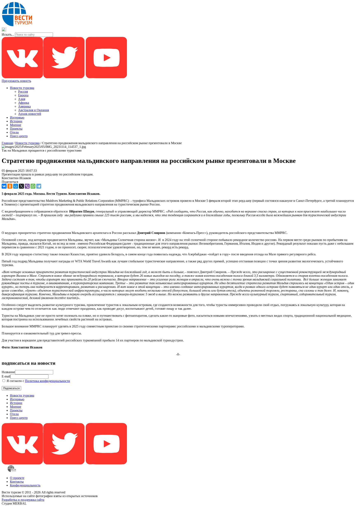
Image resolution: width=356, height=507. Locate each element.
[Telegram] (38, 186)
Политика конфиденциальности (47, 381)
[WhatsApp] (32, 186)
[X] (21, 186)
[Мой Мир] (15, 186)
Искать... (8, 34)
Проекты (16, 128)
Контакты (17, 481)
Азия (21, 99)
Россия (23, 91)
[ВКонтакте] (4, 186)
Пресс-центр (19, 136)
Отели (14, 132)
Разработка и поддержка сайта (23, 499)
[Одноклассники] (9, 186)
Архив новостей (29, 114)
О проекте (17, 478)
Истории (16, 121)
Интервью (17, 117)
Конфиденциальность (25, 485)
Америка (24, 106)
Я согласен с (38, 381)
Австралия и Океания (33, 110)
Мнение (15, 125)
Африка (23, 102)
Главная (7, 143)
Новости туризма (22, 88)
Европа (23, 95)
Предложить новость (16, 81)
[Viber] (27, 186)
